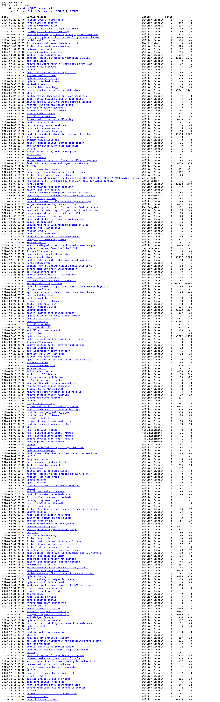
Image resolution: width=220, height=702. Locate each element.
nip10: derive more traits (44, 380)
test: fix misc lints (41, 122)
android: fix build (39, 49)
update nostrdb (36, 479)
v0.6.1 (31, 148)
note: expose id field (41, 597)
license (32, 690)
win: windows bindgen (41, 113)
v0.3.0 (31, 456)
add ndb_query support (41, 526)
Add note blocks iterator (43, 608)
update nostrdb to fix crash (46, 582)
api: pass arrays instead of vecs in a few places (60, 292)
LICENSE (73, 11)
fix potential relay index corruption (52, 151)
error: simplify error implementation (52, 268)
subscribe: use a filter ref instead (51, 558)
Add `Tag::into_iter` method (46, 441)
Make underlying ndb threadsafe (48, 254)
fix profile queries (40, 251)
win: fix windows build (42, 25)
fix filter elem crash (41, 116)
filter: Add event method (43, 356)
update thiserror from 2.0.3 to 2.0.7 (52, 248)
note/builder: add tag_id (43, 87)
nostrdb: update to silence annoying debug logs (59, 201)
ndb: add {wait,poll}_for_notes (48, 570)
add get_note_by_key (40, 520)
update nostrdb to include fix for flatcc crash (59, 359)
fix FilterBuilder (39, 324)
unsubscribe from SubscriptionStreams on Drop (57, 225)
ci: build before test (41, 271)
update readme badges (41, 450)
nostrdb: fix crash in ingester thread (53, 28)
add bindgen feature (40, 617)
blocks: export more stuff (44, 591)
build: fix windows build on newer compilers (57, 96)
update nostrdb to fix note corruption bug (55, 345)
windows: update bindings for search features (57, 192)
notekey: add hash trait (43, 476)
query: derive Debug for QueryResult (51, 523)
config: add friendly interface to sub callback (59, 260)
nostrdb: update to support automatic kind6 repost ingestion (68, 286)
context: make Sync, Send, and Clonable (53, 658)
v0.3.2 (31, 427)
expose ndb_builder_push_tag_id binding (53, 90)
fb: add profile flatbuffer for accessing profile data (64, 640)
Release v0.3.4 (36, 368)
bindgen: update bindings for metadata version (58, 58)
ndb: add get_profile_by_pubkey (48, 638)
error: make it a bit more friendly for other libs (61, 661)
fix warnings (35, 468)
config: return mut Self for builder (51, 274)
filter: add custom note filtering (50, 119)
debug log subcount (39, 222)
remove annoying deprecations (46, 125)
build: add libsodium (41, 40)
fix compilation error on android (49, 497)
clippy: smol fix (38, 289)
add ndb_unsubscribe (40, 348)
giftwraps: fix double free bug (48, 31)
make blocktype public (41, 599)
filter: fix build (39, 538)
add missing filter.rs (41, 564)
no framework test (39, 298)
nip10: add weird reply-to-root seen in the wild (60, 63)
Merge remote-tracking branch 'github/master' (57, 567)
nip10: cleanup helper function (48, 394)
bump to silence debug (41, 535)
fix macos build (37, 362)
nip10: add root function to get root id (54, 391)
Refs (31, 11)
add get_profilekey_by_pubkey (46, 239)
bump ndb (32, 532)
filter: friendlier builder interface (52, 544)
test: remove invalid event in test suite (55, 99)
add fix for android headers (46, 491)
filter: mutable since (41, 307)
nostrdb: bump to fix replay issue (50, 104)
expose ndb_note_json (41, 365)
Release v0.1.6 (36, 605)
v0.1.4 (31, 635)
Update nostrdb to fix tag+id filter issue (55, 339)
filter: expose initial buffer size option (55, 142)
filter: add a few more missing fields (53, 547)
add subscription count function (48, 350)
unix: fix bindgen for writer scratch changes (57, 172)
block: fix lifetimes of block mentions (53, 485)
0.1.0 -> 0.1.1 (36, 676)
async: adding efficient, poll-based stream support (62, 245)
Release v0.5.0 (36, 242)
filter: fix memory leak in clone (49, 175)
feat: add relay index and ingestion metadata (57, 163)
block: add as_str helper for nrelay (51, 579)
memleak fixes (36, 84)
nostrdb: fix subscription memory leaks (53, 236)
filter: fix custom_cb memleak (47, 110)
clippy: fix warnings (41, 403)
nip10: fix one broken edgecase (48, 386)
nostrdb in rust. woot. (42, 699)
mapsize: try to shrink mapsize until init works (60, 266)
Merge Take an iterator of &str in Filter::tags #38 (62, 160)
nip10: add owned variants (44, 397)
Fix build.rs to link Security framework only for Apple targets (70, 181)
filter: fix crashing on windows (48, 46)
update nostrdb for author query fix (51, 72)
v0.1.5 (31, 629)
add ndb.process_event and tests (48, 679)
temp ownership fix (39, 327)
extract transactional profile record (52, 421)
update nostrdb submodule (43, 620)
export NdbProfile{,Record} (45, 503)
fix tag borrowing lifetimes (46, 377)
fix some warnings (39, 643)
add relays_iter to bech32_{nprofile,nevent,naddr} (61, 195)
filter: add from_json (41, 304)
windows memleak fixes (41, 75)
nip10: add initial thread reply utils (53, 406)
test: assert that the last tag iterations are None (62, 453)
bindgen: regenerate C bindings (48, 614)
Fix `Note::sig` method (42, 430)
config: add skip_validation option (50, 646)
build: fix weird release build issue (52, 693)
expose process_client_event (46, 216)
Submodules (45, 11)
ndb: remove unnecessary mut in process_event (57, 649)
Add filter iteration (41, 318)
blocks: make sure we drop (44, 588)
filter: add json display (43, 189)
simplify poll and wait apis (46, 353)
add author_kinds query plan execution (53, 145)
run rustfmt (34, 333)
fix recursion (36, 137)
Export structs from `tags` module (50, 438)
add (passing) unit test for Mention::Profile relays (62, 207)
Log (10, 11)
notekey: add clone (39, 506)
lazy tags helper (38, 459)
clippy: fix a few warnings (45, 389)
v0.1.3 (31, 652)
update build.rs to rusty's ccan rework (53, 315)
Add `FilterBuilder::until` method (50, 432)
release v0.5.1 (36, 230)
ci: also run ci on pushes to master (51, 280)
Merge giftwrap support (42, 22)
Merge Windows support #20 (44, 283)
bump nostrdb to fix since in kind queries (55, 219)
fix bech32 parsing (39, 342)
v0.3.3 (31, 400)
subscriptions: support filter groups (52, 529)
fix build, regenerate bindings (48, 611)
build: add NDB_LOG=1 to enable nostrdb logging (59, 101)
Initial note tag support (43, 465)
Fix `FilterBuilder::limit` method (50, 435)
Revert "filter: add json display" (50, 186)
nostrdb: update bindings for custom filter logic (60, 134)
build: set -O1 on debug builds (48, 471)
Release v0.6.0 (36, 157)
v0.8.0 (31, 69)
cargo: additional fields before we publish (56, 687)
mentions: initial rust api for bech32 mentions (59, 585)
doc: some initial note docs (46, 681)
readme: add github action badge (48, 664)
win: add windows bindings (44, 52)
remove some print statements (46, 602)
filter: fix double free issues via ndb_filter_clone (62, 509)
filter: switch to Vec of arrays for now (54, 541)
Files (20, 11)
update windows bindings (43, 78)
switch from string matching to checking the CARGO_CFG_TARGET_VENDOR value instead (83, 178)
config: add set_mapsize (43, 277)
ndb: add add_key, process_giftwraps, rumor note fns (62, 34)
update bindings (37, 309)
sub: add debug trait (41, 295)
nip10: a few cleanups (41, 66)
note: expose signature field (46, 462)
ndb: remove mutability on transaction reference (60, 623)
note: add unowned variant (44, 128)
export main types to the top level (50, 673)
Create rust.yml (37, 696)
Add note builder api (41, 371)
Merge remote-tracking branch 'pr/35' (52, 204)
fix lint (32, 166)
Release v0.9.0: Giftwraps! (45, 19)
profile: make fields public (46, 632)
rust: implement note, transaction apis (53, 684)
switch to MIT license (41, 374)
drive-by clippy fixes (41, 198)
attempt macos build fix (43, 140)
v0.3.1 (31, 444)
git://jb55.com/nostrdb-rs (39, 8)
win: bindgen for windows (43, 169)
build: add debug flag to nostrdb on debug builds (60, 573)
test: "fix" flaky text (42, 233)
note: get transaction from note (48, 515)
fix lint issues (37, 60)
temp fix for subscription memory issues (54, 550)
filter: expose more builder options (51, 312)
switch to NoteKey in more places (49, 517)
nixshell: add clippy (41, 418)
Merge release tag (39, 263)
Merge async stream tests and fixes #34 (53, 213)
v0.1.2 (31, 670)
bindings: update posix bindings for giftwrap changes (63, 37)
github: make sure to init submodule (51, 667)
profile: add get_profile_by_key (48, 412)
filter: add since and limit (46, 556)
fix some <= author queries (45, 107)
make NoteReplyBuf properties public (51, 383)
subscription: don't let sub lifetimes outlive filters (64, 553)
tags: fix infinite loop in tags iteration (55, 447)
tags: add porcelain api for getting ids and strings (62, 210)
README (60, 11)
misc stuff (34, 154)
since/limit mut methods (43, 301)
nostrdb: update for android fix (48, 494)
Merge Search (35, 184)
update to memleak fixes (43, 81)
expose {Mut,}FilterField (43, 227)
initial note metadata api (44, 55)
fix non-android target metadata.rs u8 (53, 43)
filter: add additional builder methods (53, 561)
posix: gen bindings (40, 257)
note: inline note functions (46, 131)
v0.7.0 (31, 93)
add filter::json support (43, 330)
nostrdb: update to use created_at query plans (58, 473)
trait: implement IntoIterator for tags (53, 409)
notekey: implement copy (43, 500)
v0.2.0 (31, 488)
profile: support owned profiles (48, 424)
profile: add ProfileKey (43, 415)
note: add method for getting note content (55, 655)
